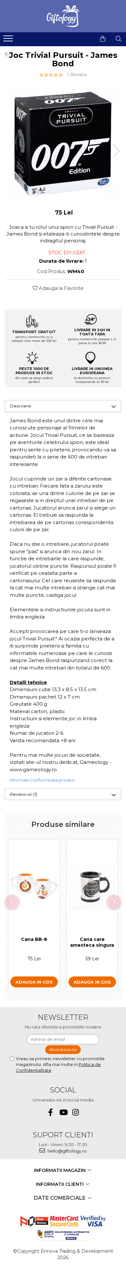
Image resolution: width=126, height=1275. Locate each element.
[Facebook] (50, 1112)
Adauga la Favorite (60, 288)
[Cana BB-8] (34, 886)
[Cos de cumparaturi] (103, 38)
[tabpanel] (63, 144)
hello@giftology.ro (67, 1151)
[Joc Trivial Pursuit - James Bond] (63, 144)
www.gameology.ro (33, 769)
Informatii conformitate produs (42, 780)
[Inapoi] (5, 54)
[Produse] (9, 40)
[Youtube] (63, 1112)
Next (116, 150)
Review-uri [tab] (23, 794)
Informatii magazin (60, 1170)
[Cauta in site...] (118, 38)
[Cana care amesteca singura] (92, 886)
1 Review (77, 75)
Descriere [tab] (20, 405)
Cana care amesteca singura (92, 942)
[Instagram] (75, 1112)
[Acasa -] (63, 16)
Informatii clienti (60, 1184)
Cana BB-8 (34, 939)
